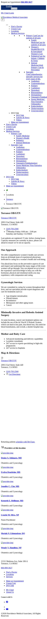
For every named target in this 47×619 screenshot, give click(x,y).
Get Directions (14, 374)
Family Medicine (22, 136)
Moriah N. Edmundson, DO (13, 533)
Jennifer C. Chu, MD (10, 486)
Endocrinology (37, 106)
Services (9, 577)
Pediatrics (20, 140)
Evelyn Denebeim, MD (10, 472)
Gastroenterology (38, 83)
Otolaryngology (37, 108)
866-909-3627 (26, 2)
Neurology (35, 90)
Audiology (35, 81)
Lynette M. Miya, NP (10, 515)
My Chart (10, 590)
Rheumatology (37, 92)
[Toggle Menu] (3, 19)
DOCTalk (20, 115)
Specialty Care (17, 145)
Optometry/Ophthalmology (26, 163)
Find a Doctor (16, 26)
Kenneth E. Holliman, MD (12, 501)
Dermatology (36, 95)
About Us (10, 592)
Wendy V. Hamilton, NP (11, 548)
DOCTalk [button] (15, 113)
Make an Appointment (20, 122)
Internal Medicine (23, 143)
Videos (19, 120)
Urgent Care (16, 29)
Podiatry (34, 86)
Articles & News (22, 118)
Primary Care (16, 133)
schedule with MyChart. (25, 442)
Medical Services (18, 33)
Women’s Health (22, 138)
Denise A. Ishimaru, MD (11, 458)
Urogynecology (37, 111)
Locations (15, 31)
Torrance (9, 199)
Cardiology (35, 88)
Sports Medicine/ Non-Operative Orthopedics (38, 101)
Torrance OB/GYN (8, 218)
